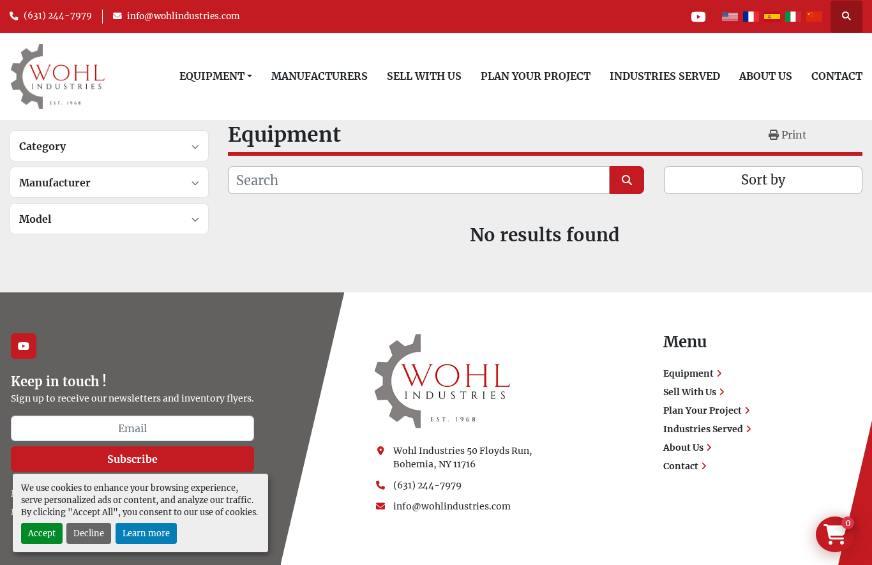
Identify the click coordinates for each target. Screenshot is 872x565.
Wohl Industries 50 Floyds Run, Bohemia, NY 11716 (463, 457)
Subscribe (132, 459)
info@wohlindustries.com (183, 16)
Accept (42, 533)
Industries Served (665, 76)
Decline (88, 533)
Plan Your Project (535, 76)
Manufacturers (319, 76)
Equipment (211, 76)
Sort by (763, 180)
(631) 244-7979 (58, 15)
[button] (215, 76)
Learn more (146, 533)
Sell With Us (424, 76)
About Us (765, 76)
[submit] (627, 180)
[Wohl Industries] (442, 380)
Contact (836, 76)
